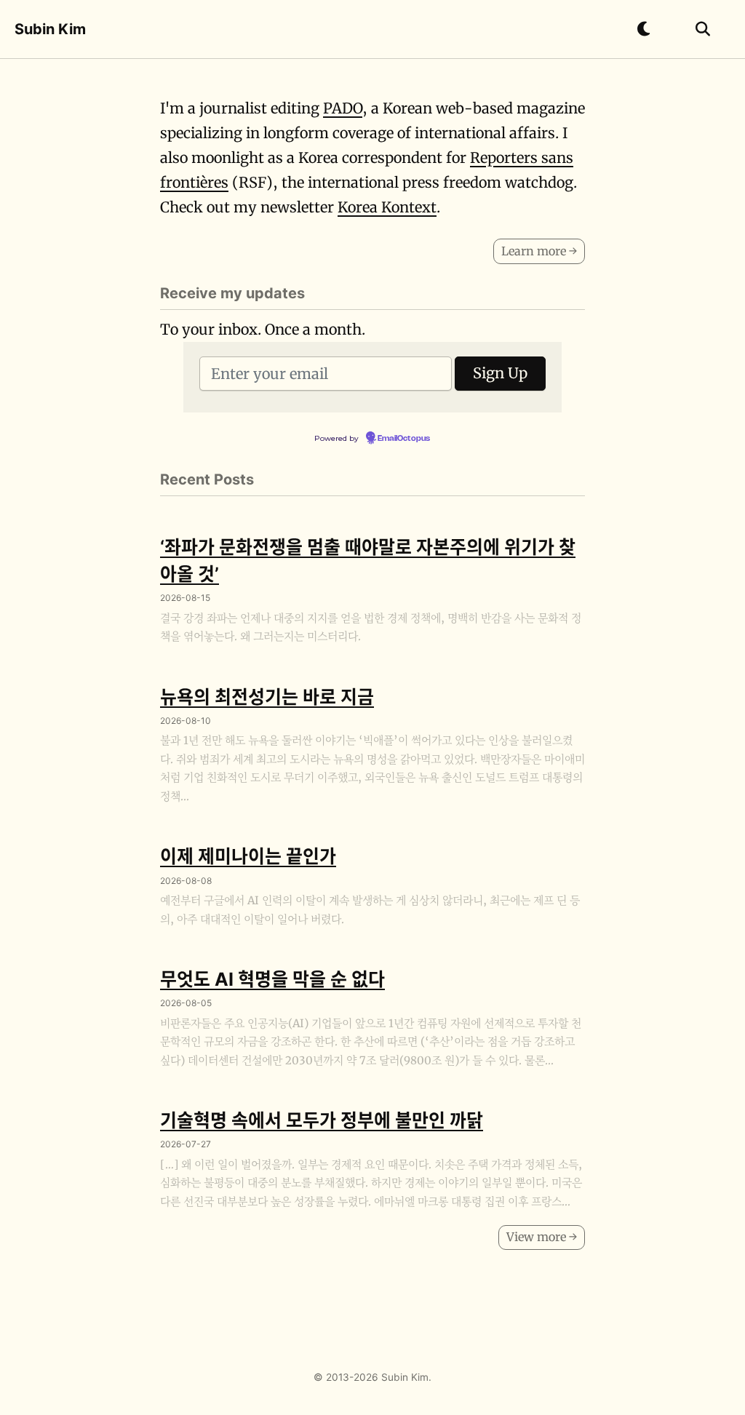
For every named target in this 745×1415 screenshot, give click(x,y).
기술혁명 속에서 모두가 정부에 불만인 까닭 (321, 1120)
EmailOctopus (404, 438)
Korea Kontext (387, 207)
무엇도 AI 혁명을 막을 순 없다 (272, 979)
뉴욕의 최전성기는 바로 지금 (267, 697)
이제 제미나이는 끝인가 (248, 856)
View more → (541, 1236)
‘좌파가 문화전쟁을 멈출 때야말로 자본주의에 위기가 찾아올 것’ (367, 560)
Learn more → (539, 251)
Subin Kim (50, 29)
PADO (342, 108)
